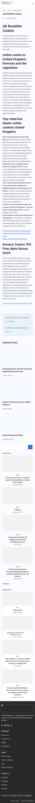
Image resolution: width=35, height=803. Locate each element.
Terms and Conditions (27, 801)
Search (30, 447)
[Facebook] (2, 725)
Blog (17, 475)
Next (7, 331)
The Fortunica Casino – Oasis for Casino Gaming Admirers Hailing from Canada (17, 480)
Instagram (4, 781)
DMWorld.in (28, 795)
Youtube (4, 788)
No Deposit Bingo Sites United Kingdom (17, 231)
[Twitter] (11, 725)
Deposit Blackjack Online (13, 435)
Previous (11, 321)
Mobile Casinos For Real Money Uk (17, 328)
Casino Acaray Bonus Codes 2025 (15, 239)
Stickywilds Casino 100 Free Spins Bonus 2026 (15, 633)
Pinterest (4, 785)
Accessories (5, 739)
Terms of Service (7, 760)
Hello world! (17, 610)
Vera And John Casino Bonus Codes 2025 (17, 303)
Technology (5, 746)
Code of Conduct (7, 767)
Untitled (18, 510)
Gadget (3, 742)
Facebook (4, 777)
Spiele (17, 534)
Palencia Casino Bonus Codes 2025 (17, 318)
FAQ (2, 764)
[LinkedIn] (8, 725)
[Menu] (33, 3)
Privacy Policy (6, 756)
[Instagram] (5, 725)
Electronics (5, 735)
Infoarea (14, 795)
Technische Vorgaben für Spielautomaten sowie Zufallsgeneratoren (17, 539)
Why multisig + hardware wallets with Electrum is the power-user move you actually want (17, 661)
